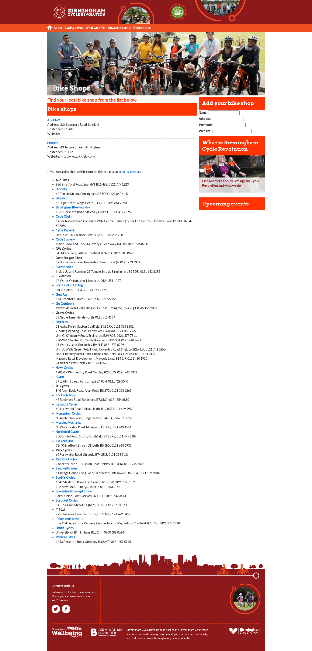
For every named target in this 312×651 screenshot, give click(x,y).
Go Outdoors (65, 303)
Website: (205, 131)
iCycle (60, 377)
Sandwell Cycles (66, 468)
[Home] (82, 23)
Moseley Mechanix (68, 422)
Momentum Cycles (68, 413)
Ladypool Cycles (67, 404)
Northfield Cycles (67, 431)
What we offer (96, 27)
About (58, 27)
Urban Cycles (65, 528)
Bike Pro (61, 198)
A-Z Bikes (53, 120)
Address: (205, 118)
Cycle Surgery (65, 239)
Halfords (62, 322)
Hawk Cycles (64, 367)
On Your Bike (65, 441)
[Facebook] (66, 612)
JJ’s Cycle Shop (66, 395)
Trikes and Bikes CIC (70, 519)
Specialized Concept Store (74, 491)
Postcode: (206, 125)
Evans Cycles (64, 267)
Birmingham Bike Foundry (73, 207)
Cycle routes (142, 27)
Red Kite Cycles (66, 459)
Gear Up (61, 294)
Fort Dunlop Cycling (69, 285)
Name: (203, 112)
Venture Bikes (65, 537)
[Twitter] (56, 612)
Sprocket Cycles (67, 500)
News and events (119, 27)
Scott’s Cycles (65, 477)
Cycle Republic (65, 230)
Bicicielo (52, 143)
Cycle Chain (64, 216)
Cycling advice (74, 27)
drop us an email (129, 171)
